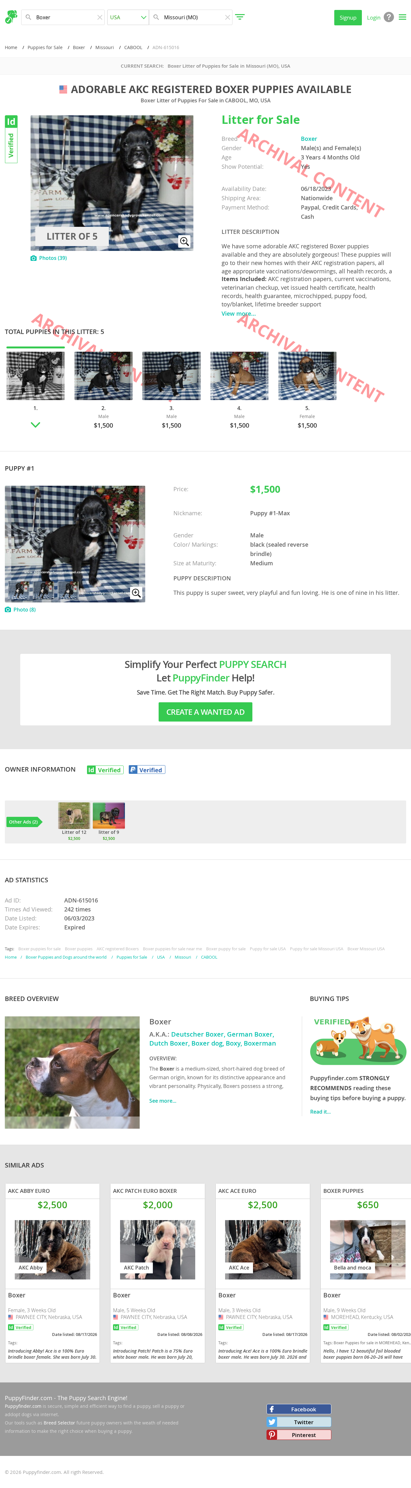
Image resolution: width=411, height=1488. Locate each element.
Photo (24, 609)
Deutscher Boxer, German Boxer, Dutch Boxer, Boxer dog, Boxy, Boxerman (212, 1039)
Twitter (303, 1422)
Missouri (104, 47)
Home (11, 47)
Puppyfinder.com (23, 1406)
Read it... (320, 1111)
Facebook (303, 1409)
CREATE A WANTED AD (205, 712)
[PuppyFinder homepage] (11, 17)
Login (373, 17)
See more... (162, 1100)
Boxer (79, 47)
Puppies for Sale (45, 47)
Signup (348, 17)
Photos (53, 257)
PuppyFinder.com (28, 1398)
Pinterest (304, 1435)
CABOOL (133, 47)
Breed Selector (59, 1423)
